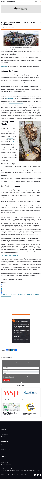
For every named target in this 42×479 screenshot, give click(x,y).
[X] (21, 287)
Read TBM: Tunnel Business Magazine (8, 460)
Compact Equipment (5, 470)
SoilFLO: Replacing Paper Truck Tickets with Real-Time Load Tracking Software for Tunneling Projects (21, 326)
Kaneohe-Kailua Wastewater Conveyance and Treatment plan (18, 294)
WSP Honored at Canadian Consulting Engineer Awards (10, 399)
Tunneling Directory (4, 462)
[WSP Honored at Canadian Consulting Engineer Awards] (11, 392)
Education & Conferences (6, 464)
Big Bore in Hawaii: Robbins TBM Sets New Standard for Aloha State (21, 23)
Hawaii (4, 294)
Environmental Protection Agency (16, 103)
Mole (12, 138)
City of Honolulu (9, 98)
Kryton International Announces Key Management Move (29, 414)
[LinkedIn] (21, 289)
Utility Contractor (28, 470)
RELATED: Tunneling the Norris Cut (8, 215)
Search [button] (40, 1)
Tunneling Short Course (5, 449)
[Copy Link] (21, 291)
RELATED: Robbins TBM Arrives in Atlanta (9, 94)
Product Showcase (4, 434)
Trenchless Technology (20, 470)
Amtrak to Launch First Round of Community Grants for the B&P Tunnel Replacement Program (10, 413)
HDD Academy (3, 444)
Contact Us (3, 1)
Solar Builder (12, 470)
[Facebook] (21, 284)
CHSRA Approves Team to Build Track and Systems (30, 399)
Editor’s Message (4, 436)
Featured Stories (4, 432)
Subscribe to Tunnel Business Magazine (21, 339)
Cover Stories (3, 429)
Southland (9, 138)
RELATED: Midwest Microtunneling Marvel (9, 255)
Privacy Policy (25, 474)
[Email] (21, 286)
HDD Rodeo (3, 447)
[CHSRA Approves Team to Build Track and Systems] (31, 392)
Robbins (13, 141)
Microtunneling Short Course (6, 452)
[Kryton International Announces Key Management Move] (31, 407)
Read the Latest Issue (11, 1)
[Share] (21, 293)
